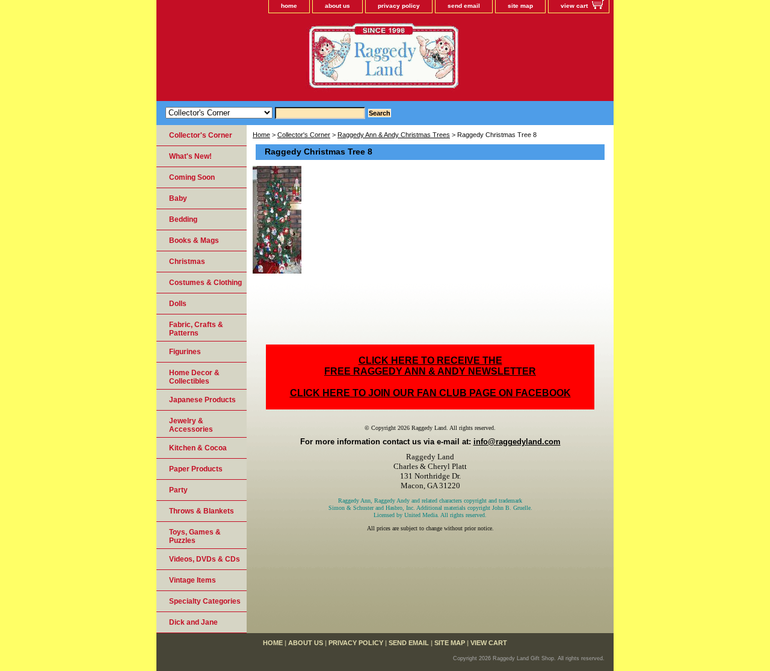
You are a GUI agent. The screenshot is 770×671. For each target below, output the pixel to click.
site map (520, 5)
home (289, 5)
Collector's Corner (303, 134)
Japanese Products (202, 400)
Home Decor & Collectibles (194, 377)
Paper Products (196, 469)
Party (178, 490)
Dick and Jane (193, 622)
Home (261, 134)
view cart (574, 5)
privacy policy (399, 5)
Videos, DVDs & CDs (204, 559)
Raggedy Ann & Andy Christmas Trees (393, 134)
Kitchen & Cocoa (198, 448)
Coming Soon (192, 177)
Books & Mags (194, 240)
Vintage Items (192, 580)
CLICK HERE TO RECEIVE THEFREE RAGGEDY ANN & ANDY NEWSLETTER (430, 365)
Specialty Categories (205, 601)
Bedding (183, 219)
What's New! (190, 156)
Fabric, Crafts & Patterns (196, 328)
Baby (178, 198)
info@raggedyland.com (517, 441)
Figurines (185, 352)
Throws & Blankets (201, 511)
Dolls (177, 303)
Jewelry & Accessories (191, 425)
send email (464, 5)
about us (337, 5)
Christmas (187, 261)
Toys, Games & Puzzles (195, 536)
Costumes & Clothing (205, 282)
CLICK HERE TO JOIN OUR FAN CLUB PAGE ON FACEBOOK (430, 393)
